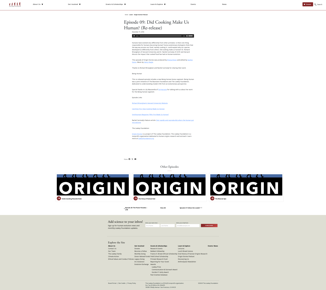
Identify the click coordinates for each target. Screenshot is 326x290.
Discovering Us (183, 259)
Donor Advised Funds (142, 256)
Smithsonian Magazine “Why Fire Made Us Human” (150, 115)
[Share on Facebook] (130, 159)
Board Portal (112, 283)
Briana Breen (172, 60)
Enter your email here (182, 223)
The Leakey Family (115, 254)
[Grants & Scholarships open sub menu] (125, 4)
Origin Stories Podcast (141, 14)
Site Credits (121, 283)
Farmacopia (162, 89)
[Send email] (135, 159)
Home (126, 14)
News (224, 4)
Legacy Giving (139, 259)
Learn (131, 14)
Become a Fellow (140, 251)
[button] (318, 4)
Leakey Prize (156, 267)
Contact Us (112, 248)
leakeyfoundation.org (146, 138)
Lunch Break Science (185, 251)
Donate (137, 248)
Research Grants (156, 248)
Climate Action (113, 256)
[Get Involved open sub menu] (80, 4)
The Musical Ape (220, 199)
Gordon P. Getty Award (160, 272)
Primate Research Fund (158, 259)
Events (193, 4)
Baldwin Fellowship (157, 251)
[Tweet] (133, 159)
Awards (153, 264)
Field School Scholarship (159, 256)
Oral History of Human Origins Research (192, 254)
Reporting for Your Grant (159, 262)
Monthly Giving (140, 254)
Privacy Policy (131, 283)
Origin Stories (137, 134)
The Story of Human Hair (146, 199)
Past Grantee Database (158, 275)
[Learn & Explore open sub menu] (165, 4)
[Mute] (187, 36)
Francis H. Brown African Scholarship (163, 254)
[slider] (190, 35)
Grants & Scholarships (114, 4)
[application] (163, 36)
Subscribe (209, 225)
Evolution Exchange (141, 264)
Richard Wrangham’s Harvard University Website (150, 103)
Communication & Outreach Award (164, 270)
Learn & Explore (156, 4)
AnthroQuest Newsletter (187, 262)
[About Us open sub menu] (42, 4)
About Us (36, 4)
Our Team (112, 251)
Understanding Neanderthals (71, 199)
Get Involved (73, 4)
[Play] (134, 36)
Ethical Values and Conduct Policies (121, 259)
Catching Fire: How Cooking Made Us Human (148, 109)
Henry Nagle (148, 62)
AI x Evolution (139, 262)
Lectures (181, 248)
